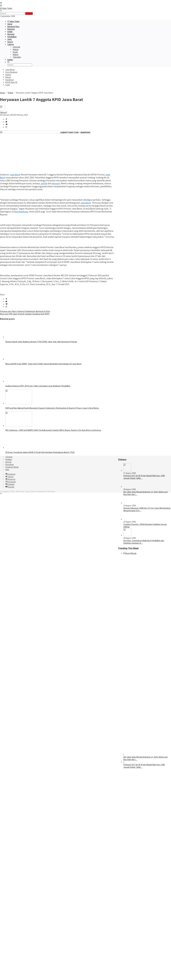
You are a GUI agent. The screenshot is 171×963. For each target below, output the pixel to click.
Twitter (10, 476)
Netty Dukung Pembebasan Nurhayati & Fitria (25, 311)
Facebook (11, 474)
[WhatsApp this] (6, 127)
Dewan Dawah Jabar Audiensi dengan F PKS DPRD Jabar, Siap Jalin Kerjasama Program (41, 341)
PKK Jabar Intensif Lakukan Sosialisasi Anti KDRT (25, 314)
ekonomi (56, 183)
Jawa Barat (15, 174)
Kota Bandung (21, 211)
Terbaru (122, 459)
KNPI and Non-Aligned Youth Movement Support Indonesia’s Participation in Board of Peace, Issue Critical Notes (52, 408)
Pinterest (11, 479)
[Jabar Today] (6, 8)
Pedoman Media (12, 467)
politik (44, 183)
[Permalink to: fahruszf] (2, 109)
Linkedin (10, 484)
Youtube (10, 487)
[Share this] (6, 119)
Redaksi (8, 459)
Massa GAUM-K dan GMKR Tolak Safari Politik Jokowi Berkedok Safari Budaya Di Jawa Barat (43, 363)
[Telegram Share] (6, 124)
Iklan (7, 469)
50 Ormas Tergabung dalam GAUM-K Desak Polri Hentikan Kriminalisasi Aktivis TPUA (39, 452)
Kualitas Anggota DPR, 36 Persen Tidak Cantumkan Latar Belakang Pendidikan (37, 386)
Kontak (8, 462)
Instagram (11, 481)
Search (29, 13)
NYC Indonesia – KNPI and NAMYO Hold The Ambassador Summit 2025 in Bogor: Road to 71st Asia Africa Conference (53, 430)
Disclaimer (9, 464)
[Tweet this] (6, 122)
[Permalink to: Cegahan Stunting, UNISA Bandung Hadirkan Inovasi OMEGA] (127, 519)
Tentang (8, 457)
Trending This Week (128, 548)
